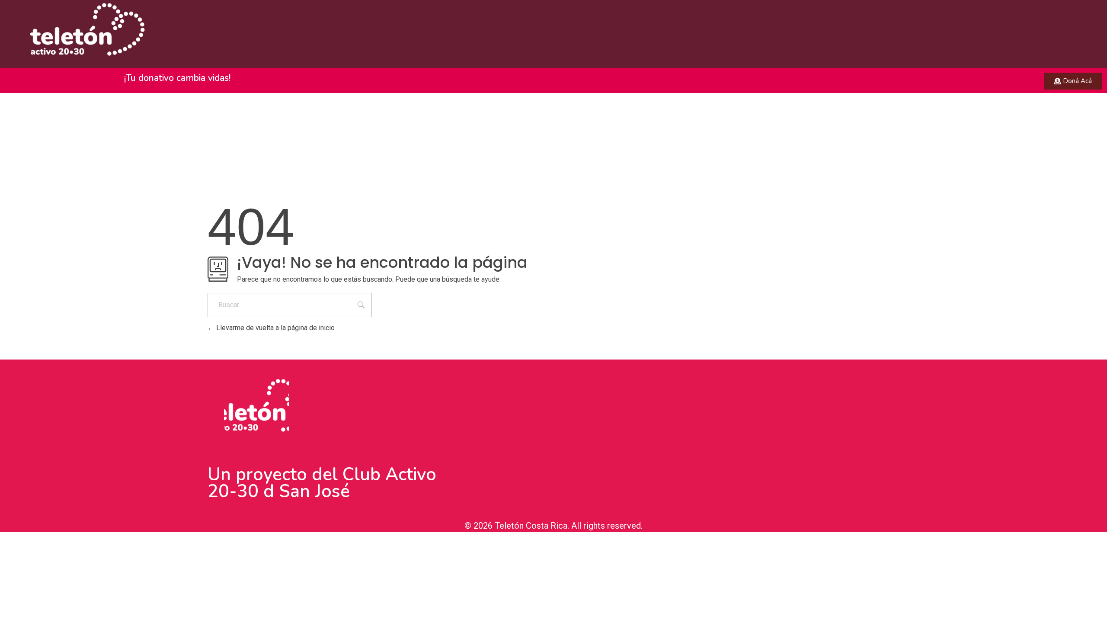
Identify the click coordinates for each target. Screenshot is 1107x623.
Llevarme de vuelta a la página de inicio (274, 328)
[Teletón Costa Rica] (82, 32)
